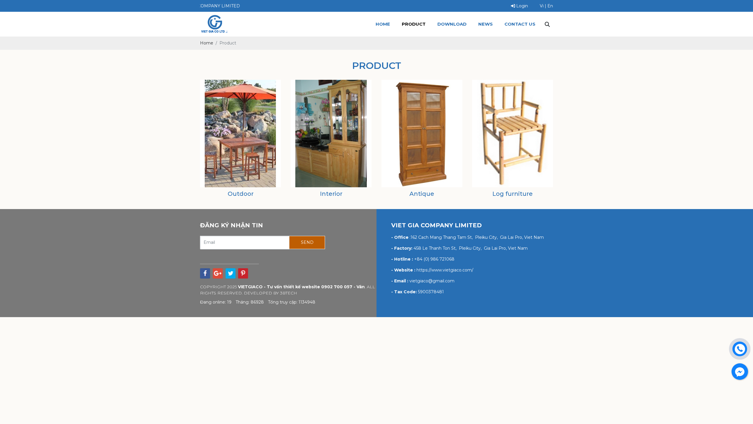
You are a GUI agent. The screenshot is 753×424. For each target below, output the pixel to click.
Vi (542, 6)
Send (307, 242)
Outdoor (241, 193)
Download (452, 24)
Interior (331, 193)
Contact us (519, 24)
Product (414, 24)
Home (383, 24)
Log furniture (512, 193)
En (550, 6)
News (485, 24)
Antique (421, 193)
